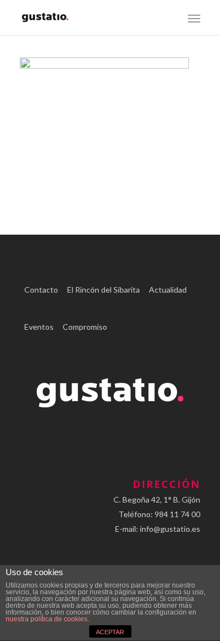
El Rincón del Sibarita (103, 289)
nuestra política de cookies (46, 619)
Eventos (39, 326)
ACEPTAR (110, 632)
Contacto (41, 289)
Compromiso (85, 326)
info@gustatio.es (170, 529)
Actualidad (168, 289)
